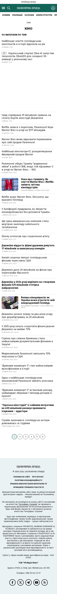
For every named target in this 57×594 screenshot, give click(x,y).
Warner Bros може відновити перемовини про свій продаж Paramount (26, 141)
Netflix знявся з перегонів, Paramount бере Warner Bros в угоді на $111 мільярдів (27, 129)
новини (6, 15)
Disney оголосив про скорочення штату (25, 236)
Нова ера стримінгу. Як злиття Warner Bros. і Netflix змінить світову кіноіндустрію (37, 183)
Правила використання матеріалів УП (28, 484)
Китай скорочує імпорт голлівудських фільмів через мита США (24, 259)
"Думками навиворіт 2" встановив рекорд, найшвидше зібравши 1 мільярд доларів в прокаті (27, 393)
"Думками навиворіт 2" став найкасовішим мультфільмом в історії (27, 367)
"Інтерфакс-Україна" (27, 504)
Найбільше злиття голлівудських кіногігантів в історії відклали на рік (23, 43)
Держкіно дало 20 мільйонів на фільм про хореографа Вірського (27, 271)
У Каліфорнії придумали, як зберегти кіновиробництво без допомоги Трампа (26, 210)
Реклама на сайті (21, 477)
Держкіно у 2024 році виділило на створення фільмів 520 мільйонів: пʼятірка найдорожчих (28, 284)
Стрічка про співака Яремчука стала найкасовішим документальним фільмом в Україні (27, 341)
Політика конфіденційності (28, 480)
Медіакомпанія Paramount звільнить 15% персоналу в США (26, 355)
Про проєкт (38, 477)
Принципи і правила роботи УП (28, 487)
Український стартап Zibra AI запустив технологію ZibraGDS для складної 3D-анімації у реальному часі (28, 56)
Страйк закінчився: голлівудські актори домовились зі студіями (25, 422)
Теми (28, 23)
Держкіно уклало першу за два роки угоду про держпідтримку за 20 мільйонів (27, 316)
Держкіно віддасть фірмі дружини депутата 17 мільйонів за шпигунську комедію (28, 247)
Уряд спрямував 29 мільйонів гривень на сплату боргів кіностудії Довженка (26, 117)
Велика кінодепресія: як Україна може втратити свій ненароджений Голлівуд (38, 300)
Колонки (29, 15)
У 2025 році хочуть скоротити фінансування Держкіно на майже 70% (28, 328)
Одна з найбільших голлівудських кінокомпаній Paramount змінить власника (27, 379)
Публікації (17, 15)
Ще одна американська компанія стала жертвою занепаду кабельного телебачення (25, 224)
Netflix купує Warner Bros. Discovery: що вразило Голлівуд (25, 198)
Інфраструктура (44, 15)
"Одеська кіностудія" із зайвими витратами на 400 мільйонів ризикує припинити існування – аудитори (28, 408)
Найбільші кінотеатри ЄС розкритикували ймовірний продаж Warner (27, 153)
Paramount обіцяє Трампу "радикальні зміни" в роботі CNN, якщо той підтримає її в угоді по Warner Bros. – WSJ (27, 166)
